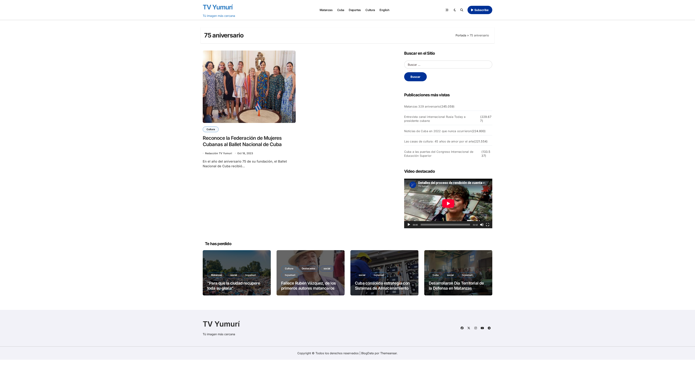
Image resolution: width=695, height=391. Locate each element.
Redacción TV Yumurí (218, 153)
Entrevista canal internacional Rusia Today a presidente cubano (435, 119)
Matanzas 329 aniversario (422, 106)
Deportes (355, 10)
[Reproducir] (409, 224)
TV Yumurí (218, 7)
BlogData (367, 353)
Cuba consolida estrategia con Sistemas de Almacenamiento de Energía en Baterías (382, 288)
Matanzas (326, 10)
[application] (448, 203)
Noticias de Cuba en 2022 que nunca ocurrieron (438, 131)
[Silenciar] (482, 224)
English (384, 10)
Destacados (308, 268)
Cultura (370, 10)
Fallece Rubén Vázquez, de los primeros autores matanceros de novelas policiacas (310, 288)
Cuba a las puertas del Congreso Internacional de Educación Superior (438, 153)
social (233, 275)
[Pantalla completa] (487, 224)
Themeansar (388, 353)
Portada (461, 35)
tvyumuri (250, 275)
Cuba (340, 10)
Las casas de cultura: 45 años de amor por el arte (439, 141)
